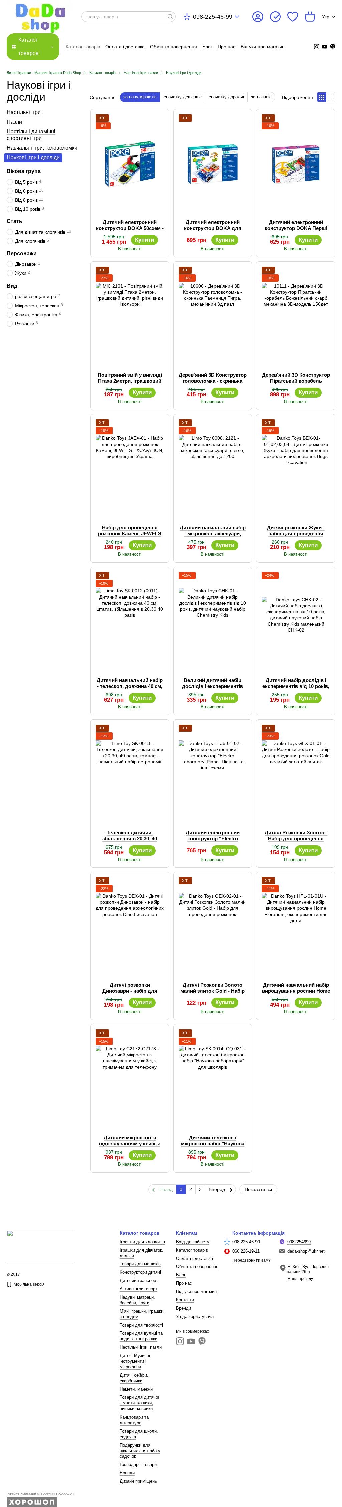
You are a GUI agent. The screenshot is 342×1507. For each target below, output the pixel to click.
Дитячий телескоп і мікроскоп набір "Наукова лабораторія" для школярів (212, 1146)
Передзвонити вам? (251, 1260)
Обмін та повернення (173, 46)
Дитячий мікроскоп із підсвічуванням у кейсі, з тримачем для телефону (129, 1143)
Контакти (185, 1299)
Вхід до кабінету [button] (192, 1241)
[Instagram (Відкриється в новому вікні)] (316, 46)
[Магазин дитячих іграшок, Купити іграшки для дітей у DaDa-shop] (40, 1246)
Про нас (226, 46)
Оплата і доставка (125, 46)
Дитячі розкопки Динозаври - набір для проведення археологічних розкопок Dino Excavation (130, 994)
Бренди (127, 1472)
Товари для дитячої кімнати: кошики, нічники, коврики (139, 1403)
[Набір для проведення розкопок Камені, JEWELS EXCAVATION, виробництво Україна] (130, 469)
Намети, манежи (136, 1389)
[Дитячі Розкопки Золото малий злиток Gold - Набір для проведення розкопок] (213, 927)
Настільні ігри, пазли (141, 1347)
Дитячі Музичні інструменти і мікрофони (135, 1361)
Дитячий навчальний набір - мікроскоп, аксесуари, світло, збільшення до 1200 (212, 533)
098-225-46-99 (212, 17)
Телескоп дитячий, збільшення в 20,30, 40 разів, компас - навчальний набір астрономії (130, 842)
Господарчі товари (138, 1464)
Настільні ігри (24, 112)
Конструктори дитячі (140, 1272)
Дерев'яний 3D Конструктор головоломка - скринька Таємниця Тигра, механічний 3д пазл (213, 384)
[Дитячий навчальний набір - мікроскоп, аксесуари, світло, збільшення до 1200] (213, 469)
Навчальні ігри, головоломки (42, 148)
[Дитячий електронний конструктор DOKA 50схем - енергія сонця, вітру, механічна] (130, 164)
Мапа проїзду (300, 1278)
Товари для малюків (140, 1263)
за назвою (261, 96)
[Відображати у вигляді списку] (330, 97)
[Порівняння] (275, 16)
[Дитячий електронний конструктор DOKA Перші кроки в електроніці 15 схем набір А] (296, 164)
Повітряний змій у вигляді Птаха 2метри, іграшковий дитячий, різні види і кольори (130, 384)
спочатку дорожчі (226, 96)
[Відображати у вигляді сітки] (321, 97)
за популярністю (140, 96)
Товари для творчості (141, 1325)
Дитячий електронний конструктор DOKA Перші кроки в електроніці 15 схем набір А (296, 231)
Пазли (14, 122)
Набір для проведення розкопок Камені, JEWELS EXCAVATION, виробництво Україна (129, 536)
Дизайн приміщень (138, 1481)
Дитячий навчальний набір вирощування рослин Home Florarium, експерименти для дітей (296, 994)
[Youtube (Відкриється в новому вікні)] (324, 46)
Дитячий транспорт (139, 1280)
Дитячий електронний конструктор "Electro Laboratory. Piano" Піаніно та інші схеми (212, 842)
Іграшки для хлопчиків (142, 1241)
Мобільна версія (29, 1284)
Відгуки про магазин (263, 46)
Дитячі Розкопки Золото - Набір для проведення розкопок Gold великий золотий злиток (296, 842)
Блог (207, 46)
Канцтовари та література (134, 1420)
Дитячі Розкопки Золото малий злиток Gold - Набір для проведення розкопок (212, 991)
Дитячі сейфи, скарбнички (134, 1378)
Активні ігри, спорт (138, 1288)
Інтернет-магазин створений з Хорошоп (40, 1493)
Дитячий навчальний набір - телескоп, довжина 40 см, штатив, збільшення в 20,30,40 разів (130, 689)
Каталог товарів (83, 46)
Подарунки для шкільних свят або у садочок (140, 1451)
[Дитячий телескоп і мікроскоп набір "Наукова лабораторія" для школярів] (213, 1079)
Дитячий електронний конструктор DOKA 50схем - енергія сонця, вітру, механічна (130, 231)
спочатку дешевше (183, 96)
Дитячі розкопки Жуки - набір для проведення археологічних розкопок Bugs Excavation (296, 536)
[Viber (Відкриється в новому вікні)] (332, 46)
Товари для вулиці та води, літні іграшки (141, 1336)
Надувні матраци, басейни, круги (137, 1300)
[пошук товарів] (170, 16)
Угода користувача (195, 1316)
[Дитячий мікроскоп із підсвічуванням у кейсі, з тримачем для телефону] (130, 1079)
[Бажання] (292, 16)
